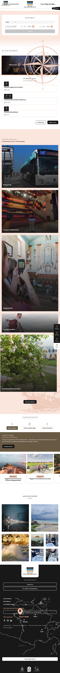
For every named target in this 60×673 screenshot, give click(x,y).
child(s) (48, 26)
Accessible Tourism (8, 604)
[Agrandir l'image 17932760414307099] (37, 540)
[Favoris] (50, 4)
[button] (47, 4)
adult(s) (29, 26)
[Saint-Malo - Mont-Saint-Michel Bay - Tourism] (30, 4)
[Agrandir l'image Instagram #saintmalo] (15, 518)
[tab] (12, 426)
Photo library (7, 601)
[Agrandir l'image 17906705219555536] (15, 547)
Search (30, 31)
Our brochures (7, 598)
